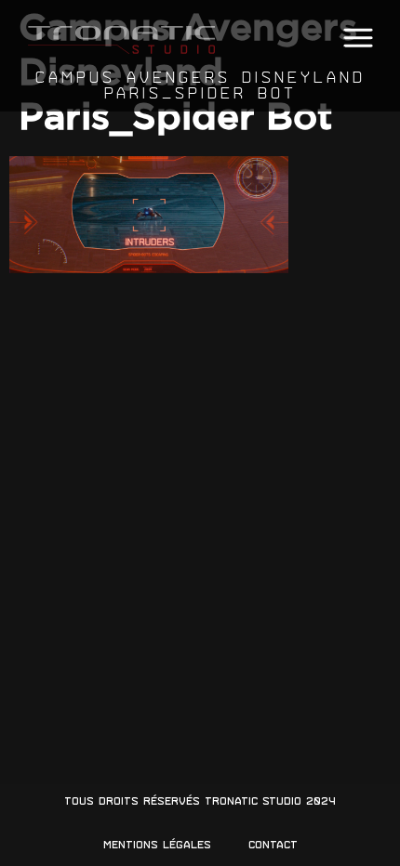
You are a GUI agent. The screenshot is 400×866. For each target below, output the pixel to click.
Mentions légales (157, 844)
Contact (273, 844)
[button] (357, 38)
